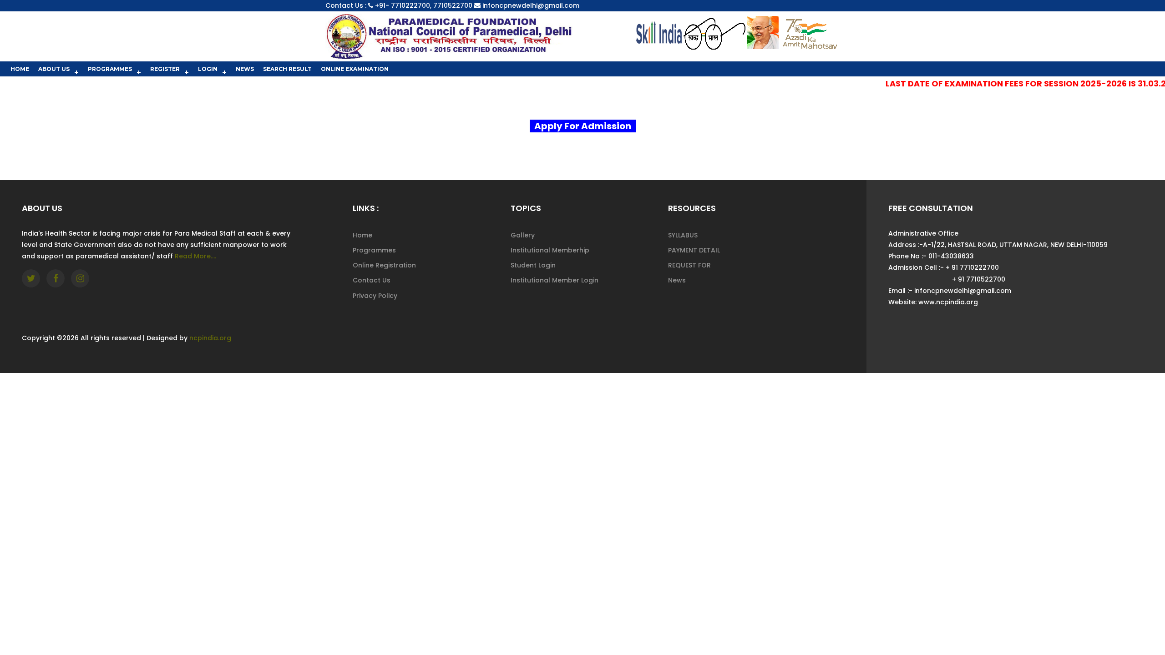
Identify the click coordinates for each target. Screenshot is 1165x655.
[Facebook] (55, 278)
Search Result (287, 69)
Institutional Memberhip (550, 250)
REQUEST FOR (689, 265)
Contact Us (371, 280)
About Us (54, 69)
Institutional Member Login (554, 280)
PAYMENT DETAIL (694, 250)
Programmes (110, 69)
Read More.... (195, 256)
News (245, 69)
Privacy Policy (375, 295)
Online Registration (384, 265)
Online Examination (355, 69)
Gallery (523, 235)
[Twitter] (31, 278)
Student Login (533, 265)
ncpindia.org (210, 338)
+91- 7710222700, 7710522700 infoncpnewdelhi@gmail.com (477, 5)
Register (165, 69)
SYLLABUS (683, 235)
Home (19, 69)
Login (208, 69)
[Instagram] (80, 278)
